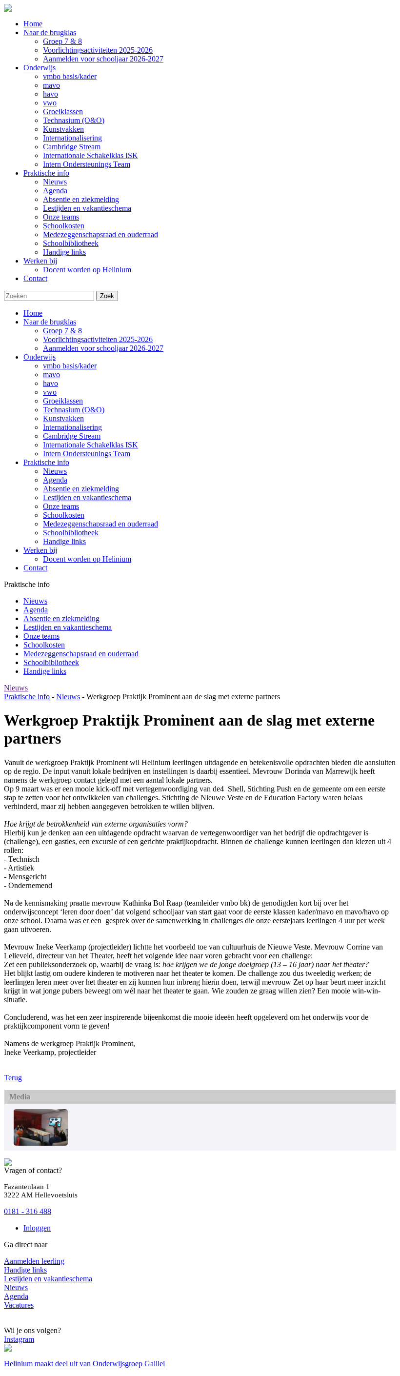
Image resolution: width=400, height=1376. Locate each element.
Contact (35, 568)
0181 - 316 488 (27, 1211)
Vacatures (19, 1305)
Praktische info (46, 462)
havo (50, 383)
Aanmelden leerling (34, 1261)
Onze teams (61, 506)
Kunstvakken (63, 418)
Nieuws (55, 471)
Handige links (64, 541)
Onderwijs (39, 357)
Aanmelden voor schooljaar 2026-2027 (103, 348)
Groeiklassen (63, 401)
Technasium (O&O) (73, 409)
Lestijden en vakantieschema (87, 497)
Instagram (19, 1339)
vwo (50, 392)
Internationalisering (72, 427)
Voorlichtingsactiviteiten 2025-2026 (98, 339)
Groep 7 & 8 (62, 330)
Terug (13, 1077)
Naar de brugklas (49, 322)
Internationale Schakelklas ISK (90, 445)
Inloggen (37, 1228)
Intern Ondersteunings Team (86, 453)
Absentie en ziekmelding (81, 489)
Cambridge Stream (71, 436)
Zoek (107, 296)
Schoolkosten (63, 515)
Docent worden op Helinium (87, 559)
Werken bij (40, 550)
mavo (51, 374)
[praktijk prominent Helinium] (41, 1143)
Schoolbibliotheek (71, 532)
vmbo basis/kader (70, 366)
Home (32, 313)
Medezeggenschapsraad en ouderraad (100, 524)
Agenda (55, 480)
